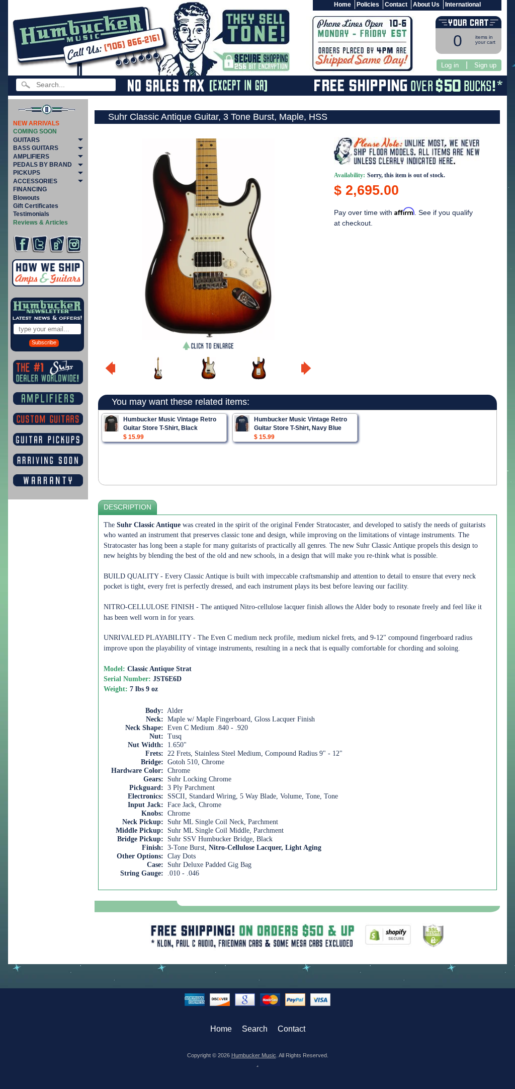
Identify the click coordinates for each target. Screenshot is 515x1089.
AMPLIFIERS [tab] (31, 156)
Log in (450, 65)
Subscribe (44, 342)
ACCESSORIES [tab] (35, 181)
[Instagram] (74, 244)
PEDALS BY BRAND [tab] (42, 164)
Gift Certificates (35, 205)
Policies (368, 4)
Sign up (485, 65)
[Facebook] (22, 244)
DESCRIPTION (127, 507)
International (463, 4)
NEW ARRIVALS (36, 123)
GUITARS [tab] (26, 139)
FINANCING (30, 189)
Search (255, 1029)
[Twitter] (39, 244)
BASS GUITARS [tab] (35, 148)
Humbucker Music (253, 1055)
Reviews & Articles (40, 222)
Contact (396, 4)
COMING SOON (35, 131)
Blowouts (26, 197)
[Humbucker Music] (92, 39)
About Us (426, 4)
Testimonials (31, 213)
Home (342, 4)
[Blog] (57, 244)
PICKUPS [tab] (26, 172)
